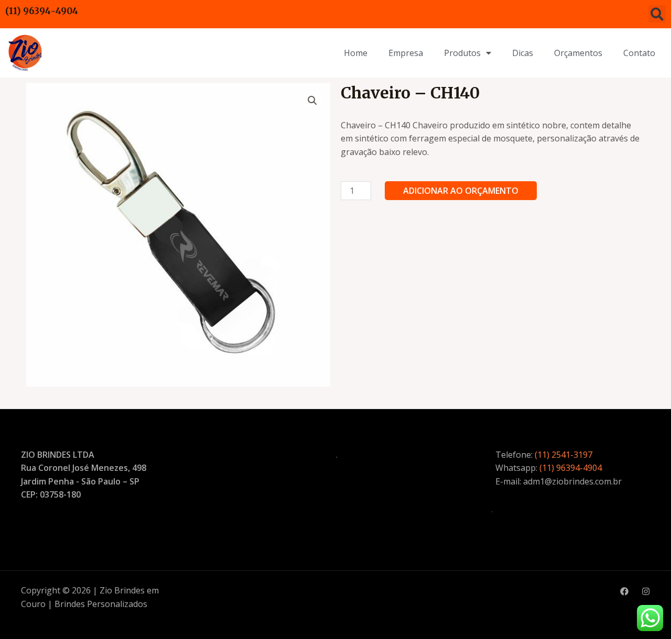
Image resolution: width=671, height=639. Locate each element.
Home (355, 53)
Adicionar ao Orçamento (460, 190)
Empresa (405, 53)
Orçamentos (578, 53)
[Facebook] (624, 591)
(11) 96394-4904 (41, 11)
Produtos (462, 53)
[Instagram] (646, 591)
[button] (657, 14)
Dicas (522, 53)
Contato (639, 53)
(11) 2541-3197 (563, 454)
